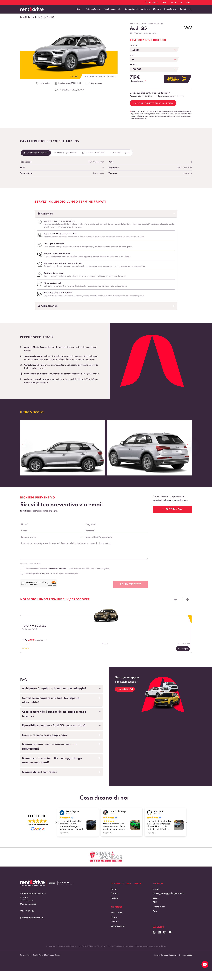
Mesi (132, 55)
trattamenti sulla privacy (57, 569)
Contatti (182, 9)
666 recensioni (41, 825)
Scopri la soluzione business (100, 76)
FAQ (164, 2)
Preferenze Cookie (52, 955)
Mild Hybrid (76, 83)
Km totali (134, 65)
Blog (188, 2)
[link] (62, 447)
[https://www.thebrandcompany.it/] (165, 956)
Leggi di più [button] (64, 833)
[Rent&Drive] (32, 882)
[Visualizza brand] (188, 27)
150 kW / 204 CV (77, 90)
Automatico (45, 83)
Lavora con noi (176, 2)
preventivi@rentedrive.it (31, 918)
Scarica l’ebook (151, 2)
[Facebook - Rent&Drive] (154, 932)
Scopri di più (183, 649)
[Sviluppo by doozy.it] (189, 956)
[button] (106, 214)
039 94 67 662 (27, 911)
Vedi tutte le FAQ (125, 689)
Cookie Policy (38, 955)
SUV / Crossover (96, 83)
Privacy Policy (25, 955)
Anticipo (134, 45)
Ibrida (68, 83)
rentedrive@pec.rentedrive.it (154, 947)
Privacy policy (45, 573)
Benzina (61, 83)
